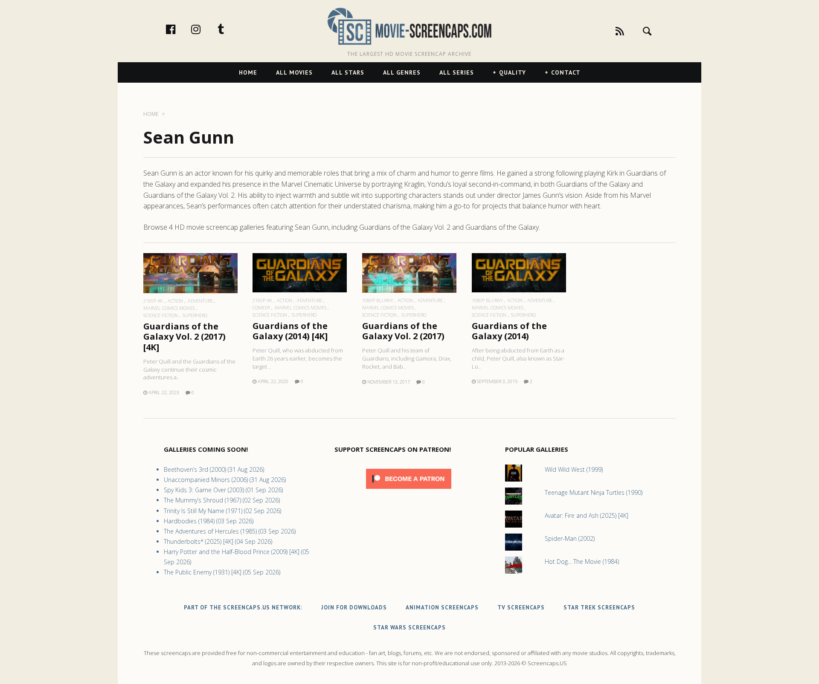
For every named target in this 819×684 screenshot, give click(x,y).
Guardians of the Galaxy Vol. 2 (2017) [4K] (184, 336)
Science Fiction (160, 315)
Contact (566, 72)
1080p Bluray (377, 300)
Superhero (195, 315)
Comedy (261, 307)
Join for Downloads (354, 607)
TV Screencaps (521, 607)
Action (175, 300)
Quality (512, 72)
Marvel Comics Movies (169, 308)
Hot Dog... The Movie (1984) (582, 561)
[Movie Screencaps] (409, 25)
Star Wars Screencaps (409, 627)
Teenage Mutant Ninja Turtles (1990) (593, 492)
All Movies (294, 72)
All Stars (347, 72)
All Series (456, 72)
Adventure (200, 300)
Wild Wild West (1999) (574, 469)
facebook (179, 29)
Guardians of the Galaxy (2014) (509, 331)
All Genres (402, 72)
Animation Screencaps (442, 607)
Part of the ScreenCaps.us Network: (243, 607)
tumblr (229, 29)
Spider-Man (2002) (570, 538)
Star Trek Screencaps (599, 607)
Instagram (204, 29)
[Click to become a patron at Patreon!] (408, 491)
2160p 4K (153, 300)
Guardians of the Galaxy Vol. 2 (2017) (403, 331)
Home (248, 72)
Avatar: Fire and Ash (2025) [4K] (586, 515)
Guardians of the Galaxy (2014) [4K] (290, 331)
